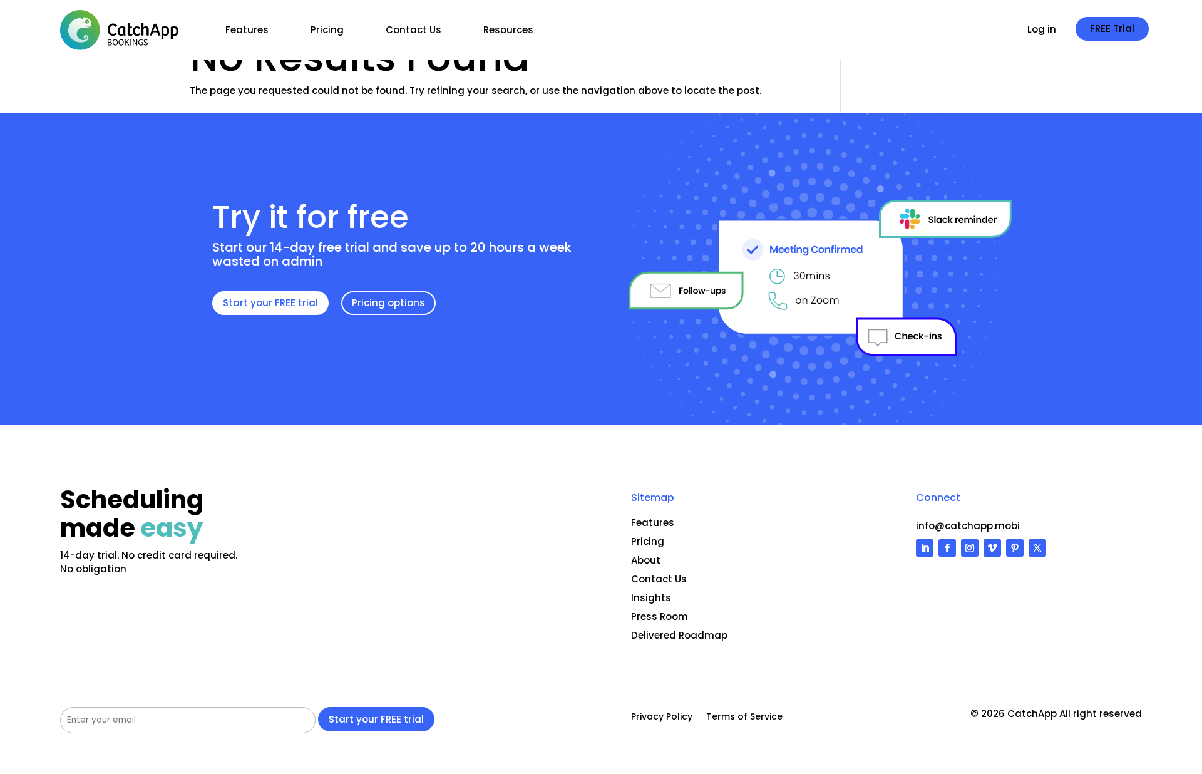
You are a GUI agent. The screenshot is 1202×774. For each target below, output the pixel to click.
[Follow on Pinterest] (1015, 548)
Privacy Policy (661, 717)
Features (247, 29)
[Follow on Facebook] (947, 548)
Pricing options (388, 302)
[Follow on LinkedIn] (924, 548)
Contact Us (413, 29)
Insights (651, 597)
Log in (1041, 30)
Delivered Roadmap (679, 635)
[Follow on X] (1037, 548)
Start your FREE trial (270, 302)
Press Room (659, 616)
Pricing (327, 29)
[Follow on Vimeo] (992, 548)
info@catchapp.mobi (968, 525)
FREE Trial (1112, 28)
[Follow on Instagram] (970, 548)
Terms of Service (744, 717)
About (645, 560)
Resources (508, 29)
